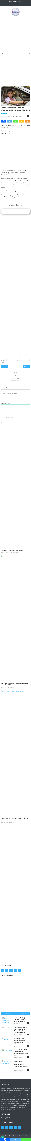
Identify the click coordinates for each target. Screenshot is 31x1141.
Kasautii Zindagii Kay (12, 360)
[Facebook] (3, 121)
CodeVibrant (24, 1136)
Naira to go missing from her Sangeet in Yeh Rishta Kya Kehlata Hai (27, 366)
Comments (23, 1014)
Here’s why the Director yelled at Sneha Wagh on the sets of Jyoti (14, 684)
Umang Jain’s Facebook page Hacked (12, 550)
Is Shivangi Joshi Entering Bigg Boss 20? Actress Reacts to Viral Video (21, 1041)
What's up (3, 113)
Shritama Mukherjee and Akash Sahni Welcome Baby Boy (20, 1019)
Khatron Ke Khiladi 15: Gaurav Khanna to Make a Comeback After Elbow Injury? (20, 1030)
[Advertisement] (15, 34)
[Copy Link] (21, 121)
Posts (8, 1014)
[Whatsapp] (15, 121)
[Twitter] (9, 121)
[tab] (8, 1013)
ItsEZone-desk (17, 116)
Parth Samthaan (24, 360)
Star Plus (4, 362)
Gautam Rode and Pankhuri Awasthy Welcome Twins (14, 819)
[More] (27, 121)
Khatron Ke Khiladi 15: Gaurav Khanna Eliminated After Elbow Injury (21, 1052)
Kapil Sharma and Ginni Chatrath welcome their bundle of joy (5, 366)
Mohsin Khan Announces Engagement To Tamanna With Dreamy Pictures (21, 1064)
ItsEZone (12, 822)
